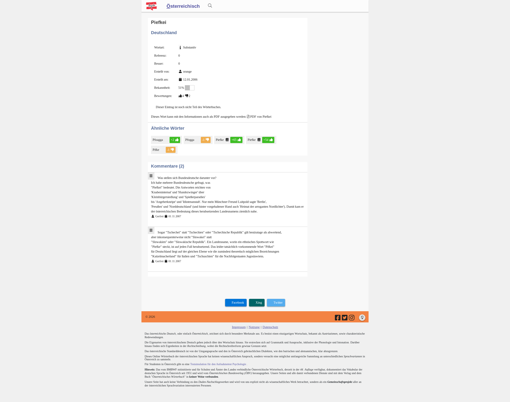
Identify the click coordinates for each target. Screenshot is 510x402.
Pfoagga (158, 139)
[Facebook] (338, 319)
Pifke (156, 149)
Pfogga (189, 139)
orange (187, 71)
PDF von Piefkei (260, 116)
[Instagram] (352, 319)
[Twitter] (345, 319)
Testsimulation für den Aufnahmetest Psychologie (218, 364)
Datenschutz (270, 327)
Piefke (220, 139)
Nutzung (254, 327)
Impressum (239, 327)
